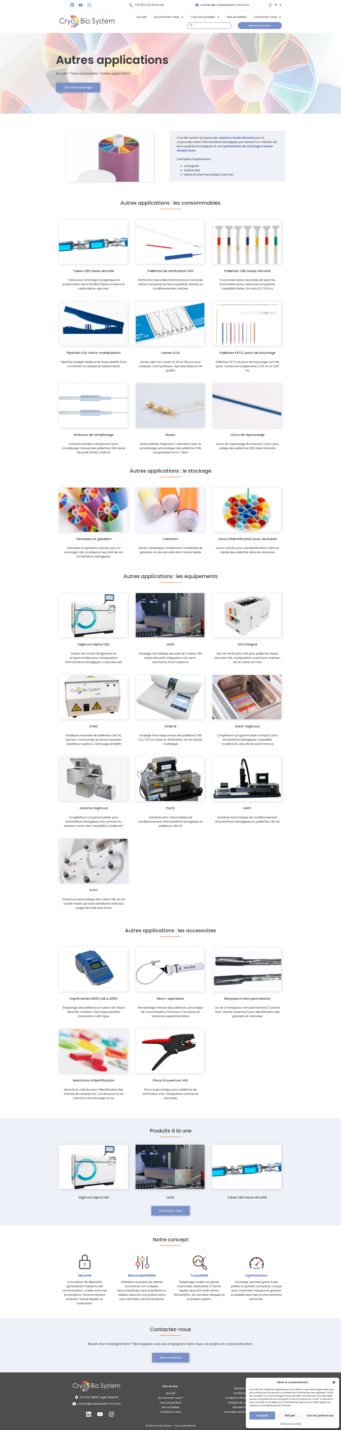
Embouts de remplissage (93, 434)
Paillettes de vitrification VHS (170, 271)
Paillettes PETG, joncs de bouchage (247, 352)
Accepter (262, 1415)
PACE (170, 808)
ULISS (170, 644)
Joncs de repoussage (247, 434)
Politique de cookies (290, 1423)
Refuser (290, 1415)
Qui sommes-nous (166, 17)
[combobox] (209, 25)
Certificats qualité (244, 1393)
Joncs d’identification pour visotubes (247, 539)
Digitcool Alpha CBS (93, 644)
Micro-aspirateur (170, 998)
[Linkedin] (72, 5)
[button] (334, 1382)
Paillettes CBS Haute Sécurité (247, 271)
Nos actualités (237, 17)
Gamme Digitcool (94, 808)
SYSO (93, 890)
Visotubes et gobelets (93, 539)
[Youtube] (80, 5)
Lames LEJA (170, 352)
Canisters (170, 539)
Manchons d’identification (93, 1080)
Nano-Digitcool (247, 726)
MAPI (247, 808)
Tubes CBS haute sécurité (93, 271)
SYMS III (170, 726)
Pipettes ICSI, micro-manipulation (94, 352)
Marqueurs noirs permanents (247, 998)
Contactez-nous (265, 17)
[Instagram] (89, 5)
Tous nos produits (203, 17)
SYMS (93, 726)
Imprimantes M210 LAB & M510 (93, 998)
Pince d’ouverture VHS (170, 1080)
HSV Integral (247, 644)
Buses (170, 434)
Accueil (141, 17)
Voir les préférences (320, 1415)
